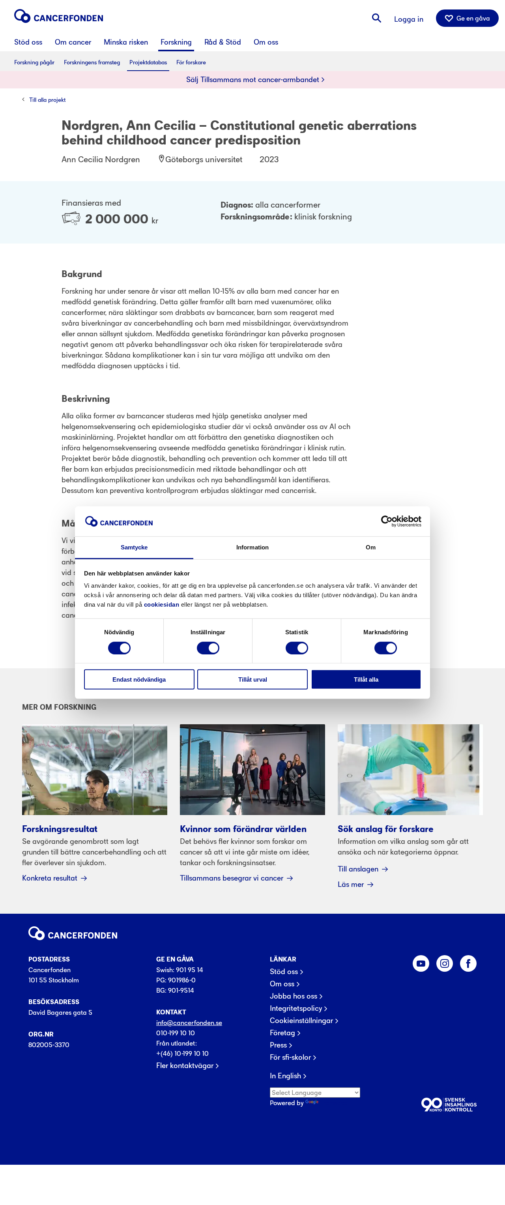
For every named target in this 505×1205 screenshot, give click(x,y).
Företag (282, 1033)
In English (285, 1076)
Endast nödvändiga (139, 679)
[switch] (208, 647)
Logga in (408, 19)
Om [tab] (371, 547)
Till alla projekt (47, 99)
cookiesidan (162, 604)
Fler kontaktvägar (184, 1066)
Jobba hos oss (293, 996)
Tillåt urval (252, 679)
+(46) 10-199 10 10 (182, 1053)
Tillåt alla (366, 679)
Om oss (282, 984)
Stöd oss (284, 972)
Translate (333, 1102)
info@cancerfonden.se (189, 1022)
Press (278, 1045)
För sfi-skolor (290, 1057)
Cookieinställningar (301, 1021)
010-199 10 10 (175, 1033)
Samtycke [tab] (134, 547)
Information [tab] (252, 547)
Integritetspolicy (296, 1008)
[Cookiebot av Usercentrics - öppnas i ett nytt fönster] (386, 521)
